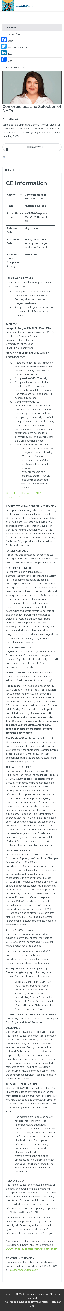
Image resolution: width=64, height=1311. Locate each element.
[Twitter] (4, 46)
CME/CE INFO (13, 170)
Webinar (9, 54)
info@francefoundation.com (23, 1270)
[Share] (4, 59)
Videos (8, 61)
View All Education (14, 67)
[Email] (32, 157)
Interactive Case (13, 34)
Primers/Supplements (16, 47)
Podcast (9, 41)
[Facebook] (4, 39)
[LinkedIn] (4, 52)
